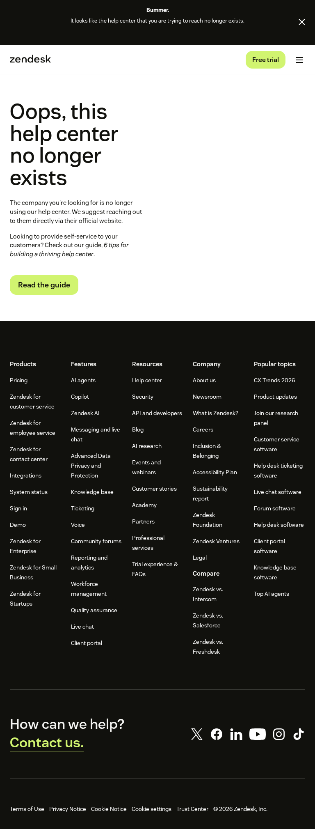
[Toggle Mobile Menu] (299, 60)
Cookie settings (151, 809)
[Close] (301, 21)
